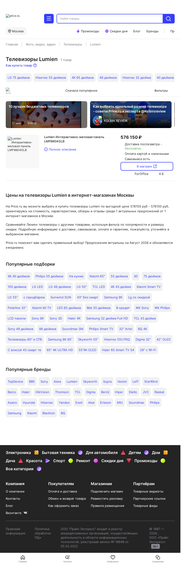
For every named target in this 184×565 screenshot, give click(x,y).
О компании (15, 491)
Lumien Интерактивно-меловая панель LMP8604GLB (74, 139)
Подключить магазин (107, 491)
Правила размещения (107, 506)
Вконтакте (14, 513)
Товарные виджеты (148, 491)
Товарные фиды (145, 506)
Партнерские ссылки (149, 498)
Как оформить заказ (63, 506)
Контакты (13, 498)
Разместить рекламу (107, 498)
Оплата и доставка (62, 491)
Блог (9, 506)
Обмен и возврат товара (67, 498)
